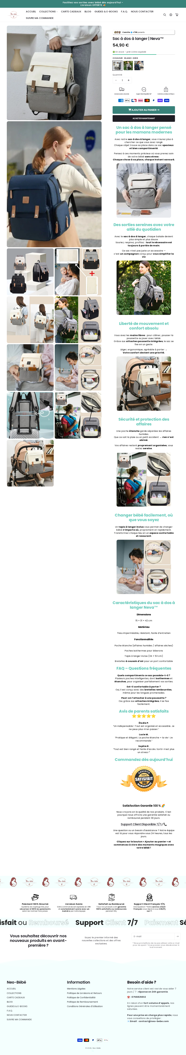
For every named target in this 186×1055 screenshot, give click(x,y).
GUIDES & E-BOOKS (17, 1006)
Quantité (117, 74)
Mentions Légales (76, 988)
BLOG (10, 1001)
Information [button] (78, 982)
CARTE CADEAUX (16, 997)
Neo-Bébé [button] (16, 982)
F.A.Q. (10, 1010)
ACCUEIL (11, 988)
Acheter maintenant (144, 118)
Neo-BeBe (97, 1048)
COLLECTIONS (14, 993)
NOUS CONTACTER (17, 1015)
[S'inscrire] (177, 936)
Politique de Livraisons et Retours (84, 993)
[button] (48, 11)
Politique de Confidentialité (81, 997)
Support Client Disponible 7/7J (142, 824)
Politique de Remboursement (82, 1001)
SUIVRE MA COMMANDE (19, 1019)
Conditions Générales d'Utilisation (85, 1006)
